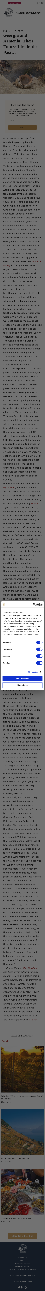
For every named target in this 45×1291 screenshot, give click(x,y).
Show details (33, 672)
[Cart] (42, 3)
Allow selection (22, 685)
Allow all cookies (22, 679)
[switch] (39, 649)
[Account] (39, 3)
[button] (37, 3)
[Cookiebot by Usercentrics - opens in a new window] (32, 604)
